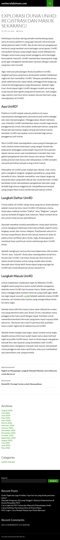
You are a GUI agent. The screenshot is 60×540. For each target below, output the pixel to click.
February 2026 (7, 425)
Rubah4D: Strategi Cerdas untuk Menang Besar (21, 382)
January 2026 (7, 428)
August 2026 (6, 410)
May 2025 (5, 448)
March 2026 (6, 423)
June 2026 (5, 415)
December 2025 (8, 430)
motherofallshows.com (14, 3)
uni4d (27, 296)
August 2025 (6, 440)
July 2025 (5, 443)
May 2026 (5, 418)
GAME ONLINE (8, 462)
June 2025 (5, 445)
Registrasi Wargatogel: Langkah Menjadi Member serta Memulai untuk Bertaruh (29, 370)
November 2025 (8, 433)
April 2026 (6, 420)
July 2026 (5, 413)
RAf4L (20, 31)
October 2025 (7, 435)
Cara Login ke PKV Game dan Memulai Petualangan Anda (26, 505)
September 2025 (8, 438)
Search (4, 478)
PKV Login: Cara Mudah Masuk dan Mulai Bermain (23, 510)
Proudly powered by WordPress (13, 537)
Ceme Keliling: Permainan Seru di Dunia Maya (21, 508)
